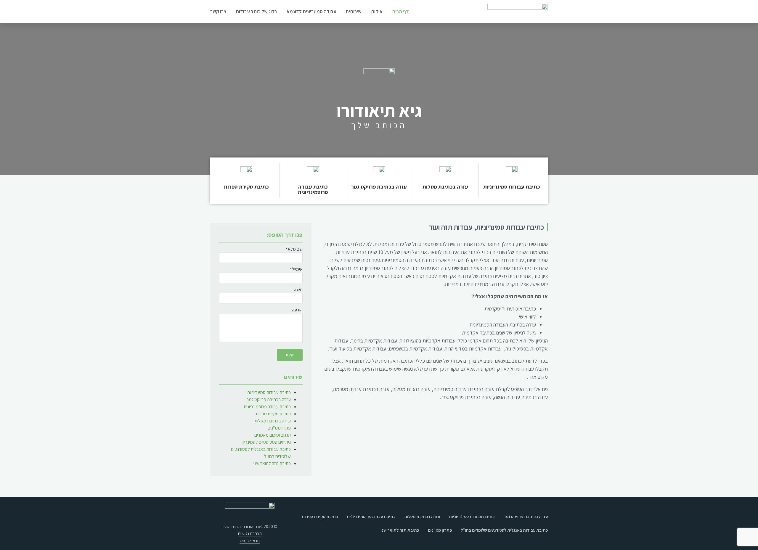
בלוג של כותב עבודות (256, 11)
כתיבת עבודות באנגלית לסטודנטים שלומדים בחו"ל (504, 530)
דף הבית (400, 11)
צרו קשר (218, 11)
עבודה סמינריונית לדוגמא (311, 11)
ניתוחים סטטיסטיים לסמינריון (267, 442)
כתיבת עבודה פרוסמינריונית (313, 189)
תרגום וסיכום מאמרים (272, 435)
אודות (377, 11)
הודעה (297, 310)
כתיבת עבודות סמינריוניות (511, 186)
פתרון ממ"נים (279, 428)
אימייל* (296, 269)
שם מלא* (294, 249)
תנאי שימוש (250, 541)
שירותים (354, 11)
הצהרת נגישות (250, 533)
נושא (298, 290)
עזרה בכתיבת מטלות (445, 186)
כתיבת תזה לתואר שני (272, 463)
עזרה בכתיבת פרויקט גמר (379, 186)
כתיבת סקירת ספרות (246, 186)
